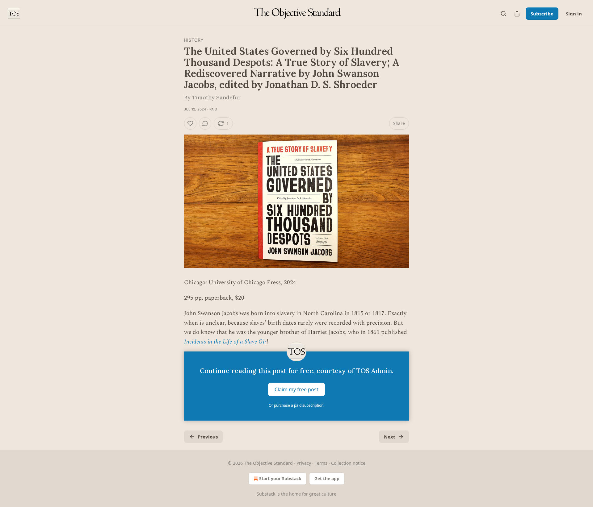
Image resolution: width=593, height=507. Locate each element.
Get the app (326, 478)
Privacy (303, 463)
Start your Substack (280, 478)
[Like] (190, 123)
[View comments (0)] (205, 123)
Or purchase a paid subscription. (296, 405)
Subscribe (542, 13)
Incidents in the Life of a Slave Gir (225, 341)
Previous (208, 437)
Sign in (574, 13)
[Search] (503, 13)
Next (389, 437)
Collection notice (348, 463)
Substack (266, 494)
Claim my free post (296, 389)
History (194, 40)
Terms (321, 463)
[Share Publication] (517, 13)
